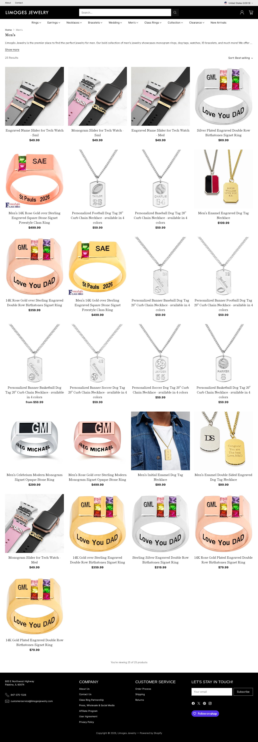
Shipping (140, 694)
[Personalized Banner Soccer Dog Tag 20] (97, 353)
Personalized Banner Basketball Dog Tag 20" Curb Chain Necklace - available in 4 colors (34, 392)
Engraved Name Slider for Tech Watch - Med (160, 132)
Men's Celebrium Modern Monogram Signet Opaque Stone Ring (34, 477)
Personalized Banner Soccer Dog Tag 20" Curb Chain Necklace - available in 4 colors (97, 392)
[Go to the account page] (242, 12)
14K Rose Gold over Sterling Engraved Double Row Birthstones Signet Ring (34, 302)
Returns (139, 699)
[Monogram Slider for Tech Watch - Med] (34, 523)
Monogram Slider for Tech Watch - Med (34, 559)
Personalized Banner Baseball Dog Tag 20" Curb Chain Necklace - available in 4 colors (160, 305)
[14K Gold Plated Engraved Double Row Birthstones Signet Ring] (34, 606)
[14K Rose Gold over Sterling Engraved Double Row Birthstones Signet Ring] (34, 266)
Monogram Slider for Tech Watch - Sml (97, 132)
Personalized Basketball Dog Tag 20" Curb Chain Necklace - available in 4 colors (223, 392)
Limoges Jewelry (127, 733)
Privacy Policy (86, 722)
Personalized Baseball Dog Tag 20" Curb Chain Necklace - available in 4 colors (160, 218)
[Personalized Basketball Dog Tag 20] (223, 353)
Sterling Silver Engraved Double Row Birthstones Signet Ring (160, 559)
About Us (84, 688)
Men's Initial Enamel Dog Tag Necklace (160, 477)
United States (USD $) (239, 3)
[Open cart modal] (251, 12)
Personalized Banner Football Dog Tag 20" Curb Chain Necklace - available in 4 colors (223, 305)
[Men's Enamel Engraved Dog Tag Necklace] (223, 179)
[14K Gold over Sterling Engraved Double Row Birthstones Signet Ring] (97, 523)
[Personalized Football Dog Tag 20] (97, 179)
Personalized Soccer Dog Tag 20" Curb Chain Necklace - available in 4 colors (160, 389)
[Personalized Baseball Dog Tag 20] (160, 179)
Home (8, 29)
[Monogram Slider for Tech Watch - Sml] (97, 96)
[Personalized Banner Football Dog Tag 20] (223, 266)
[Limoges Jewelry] (27, 12)
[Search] (175, 12)
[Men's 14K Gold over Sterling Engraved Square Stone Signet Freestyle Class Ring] (97, 266)
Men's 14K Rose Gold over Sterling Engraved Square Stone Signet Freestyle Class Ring (35, 218)
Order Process (143, 688)
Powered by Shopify (151, 733)
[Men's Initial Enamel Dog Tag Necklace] (160, 441)
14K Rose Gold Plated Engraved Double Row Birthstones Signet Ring (223, 559)
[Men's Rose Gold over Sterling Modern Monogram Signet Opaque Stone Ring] (97, 441)
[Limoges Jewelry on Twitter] (199, 704)
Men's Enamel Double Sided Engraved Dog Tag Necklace (223, 477)
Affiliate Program (88, 711)
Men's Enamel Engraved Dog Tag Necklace (223, 215)
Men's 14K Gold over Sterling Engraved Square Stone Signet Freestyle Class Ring (98, 305)
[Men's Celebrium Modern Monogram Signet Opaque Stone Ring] (34, 441)
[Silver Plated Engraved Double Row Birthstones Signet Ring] (223, 96)
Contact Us (85, 694)
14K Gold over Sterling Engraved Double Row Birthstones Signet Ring (97, 559)
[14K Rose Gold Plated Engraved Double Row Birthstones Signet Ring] (223, 523)
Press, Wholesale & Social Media (96, 705)
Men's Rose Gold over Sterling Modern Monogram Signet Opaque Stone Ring (97, 477)
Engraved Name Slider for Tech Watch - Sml (35, 132)
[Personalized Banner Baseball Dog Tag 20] (160, 266)
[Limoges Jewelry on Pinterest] (204, 704)
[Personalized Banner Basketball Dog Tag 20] (34, 353)
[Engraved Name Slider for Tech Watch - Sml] (34, 96)
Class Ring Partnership (91, 699)
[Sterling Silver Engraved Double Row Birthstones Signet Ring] (160, 523)
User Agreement (88, 716)
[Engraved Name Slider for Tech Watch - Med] (160, 96)
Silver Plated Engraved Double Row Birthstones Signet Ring (223, 132)
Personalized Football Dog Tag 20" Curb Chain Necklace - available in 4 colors (97, 218)
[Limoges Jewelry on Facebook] (193, 704)
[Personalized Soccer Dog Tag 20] (160, 353)
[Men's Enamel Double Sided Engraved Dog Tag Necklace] (223, 441)
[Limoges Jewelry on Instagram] (210, 704)
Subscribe (243, 691)
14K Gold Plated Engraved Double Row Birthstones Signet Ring (34, 642)
